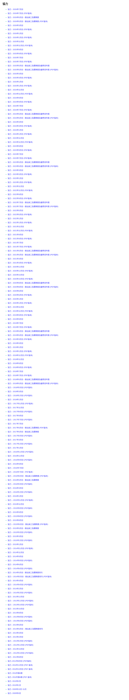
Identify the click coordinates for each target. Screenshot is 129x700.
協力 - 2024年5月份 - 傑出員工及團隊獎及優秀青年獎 (29, 114)
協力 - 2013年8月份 (15, 613)
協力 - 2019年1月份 (15, 347)
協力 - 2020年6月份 (15, 291)
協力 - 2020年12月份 (16, 267)
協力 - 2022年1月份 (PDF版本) (20, 223)
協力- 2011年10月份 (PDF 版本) (20, 669)
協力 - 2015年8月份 (15, 520)
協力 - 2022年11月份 (16, 186)
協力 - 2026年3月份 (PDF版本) (20, 29)
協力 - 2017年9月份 (15, 416)
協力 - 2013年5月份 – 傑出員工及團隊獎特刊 (25, 629)
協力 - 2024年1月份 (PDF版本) (20, 134)
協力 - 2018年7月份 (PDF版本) (20, 375)
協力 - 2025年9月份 (15, 50)
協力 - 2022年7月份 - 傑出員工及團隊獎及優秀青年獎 (29, 202)
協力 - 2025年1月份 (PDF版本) (20, 86)
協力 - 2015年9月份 (15, 512)
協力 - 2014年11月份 (16, 552)
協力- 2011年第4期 (15, 673)
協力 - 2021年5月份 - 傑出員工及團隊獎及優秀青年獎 (29, 251)
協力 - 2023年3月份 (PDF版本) (20, 174)
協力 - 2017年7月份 (15, 424)
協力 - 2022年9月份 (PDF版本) (20, 198)
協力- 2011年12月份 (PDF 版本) (20, 665)
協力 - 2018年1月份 (15, 400)
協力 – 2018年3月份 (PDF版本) (20, 387)
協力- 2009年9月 (14, 693)
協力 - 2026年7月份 (15, 9)
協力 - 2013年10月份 (16, 609)
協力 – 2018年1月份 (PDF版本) (20, 396)
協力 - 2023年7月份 (15, 154)
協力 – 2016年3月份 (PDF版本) (20, 484)
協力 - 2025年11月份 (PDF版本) (20, 46)
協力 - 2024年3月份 (15, 122)
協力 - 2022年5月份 (15, 210)
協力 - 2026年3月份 (15, 25)
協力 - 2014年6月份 (15, 564)
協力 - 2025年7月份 (15, 58)
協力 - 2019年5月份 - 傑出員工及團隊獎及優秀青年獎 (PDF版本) (33, 335)
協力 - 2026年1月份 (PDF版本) (20, 37)
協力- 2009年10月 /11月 (17, 689)
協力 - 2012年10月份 (16, 649)
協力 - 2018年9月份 (15, 363)
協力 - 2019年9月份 (15, 319)
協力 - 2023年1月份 (15, 178)
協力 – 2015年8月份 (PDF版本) (20, 516)
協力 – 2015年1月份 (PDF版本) (20, 540)
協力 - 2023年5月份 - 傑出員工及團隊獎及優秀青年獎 (29, 162)
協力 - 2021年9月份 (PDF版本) (20, 239)
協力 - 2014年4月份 (15, 581)
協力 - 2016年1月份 (15, 496)
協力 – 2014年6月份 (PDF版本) (20, 568)
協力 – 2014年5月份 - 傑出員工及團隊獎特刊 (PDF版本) (30, 577)
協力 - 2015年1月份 (15, 544)
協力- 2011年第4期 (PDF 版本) (20, 677)
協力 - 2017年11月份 (16, 408)
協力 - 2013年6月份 (15, 625)
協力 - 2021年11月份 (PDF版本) (20, 231)
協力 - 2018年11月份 (16, 359)
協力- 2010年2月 (14, 681)
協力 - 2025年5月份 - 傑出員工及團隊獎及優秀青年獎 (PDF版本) (33, 70)
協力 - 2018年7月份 (15, 371)
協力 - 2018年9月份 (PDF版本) (20, 367)
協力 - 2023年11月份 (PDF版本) (20, 142)
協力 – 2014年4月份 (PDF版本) (20, 585)
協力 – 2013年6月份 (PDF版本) (20, 621)
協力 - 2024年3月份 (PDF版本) (20, 126)
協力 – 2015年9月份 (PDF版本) (20, 508)
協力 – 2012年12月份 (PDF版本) (20, 645)
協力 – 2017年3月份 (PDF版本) (20, 436)
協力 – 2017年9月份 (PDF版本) (20, 412)
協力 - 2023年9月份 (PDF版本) (20, 150)
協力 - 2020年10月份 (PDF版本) (20, 279)
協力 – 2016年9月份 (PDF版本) (20, 460)
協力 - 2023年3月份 (15, 170)
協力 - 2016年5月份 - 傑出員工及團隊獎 (23, 480)
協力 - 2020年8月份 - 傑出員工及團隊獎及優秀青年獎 (29, 283)
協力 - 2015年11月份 (16, 504)
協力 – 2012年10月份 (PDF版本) (20, 653)
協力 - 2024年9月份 (15, 98)
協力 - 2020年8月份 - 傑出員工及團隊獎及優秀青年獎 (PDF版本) (33, 287)
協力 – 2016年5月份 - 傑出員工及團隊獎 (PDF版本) (28, 476)
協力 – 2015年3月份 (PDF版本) (20, 532)
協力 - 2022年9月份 (15, 194)
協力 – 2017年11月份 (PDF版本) (20, 404)
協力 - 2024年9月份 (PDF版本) (20, 102)
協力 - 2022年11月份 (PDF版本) (20, 190)
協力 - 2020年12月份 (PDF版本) (20, 271)
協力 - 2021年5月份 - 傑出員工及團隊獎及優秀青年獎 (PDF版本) (33, 255)
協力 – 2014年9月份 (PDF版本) (20, 560)
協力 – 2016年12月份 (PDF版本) (20, 452)
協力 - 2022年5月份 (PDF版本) (20, 214)
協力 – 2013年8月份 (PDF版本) (20, 617)
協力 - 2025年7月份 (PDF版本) (20, 62)
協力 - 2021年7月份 (15, 243)
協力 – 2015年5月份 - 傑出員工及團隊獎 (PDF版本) (28, 524)
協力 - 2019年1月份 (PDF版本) (20, 351)
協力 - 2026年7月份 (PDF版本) (20, 13)
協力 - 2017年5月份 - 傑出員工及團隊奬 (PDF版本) (28, 428)
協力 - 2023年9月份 (15, 146)
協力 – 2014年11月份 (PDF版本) (20, 548)
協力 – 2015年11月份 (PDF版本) (20, 500)
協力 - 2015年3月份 (15, 536)
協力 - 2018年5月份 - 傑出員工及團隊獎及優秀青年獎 (29, 379)
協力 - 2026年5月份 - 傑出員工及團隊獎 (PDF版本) (28, 21)
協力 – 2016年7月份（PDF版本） (21, 472)
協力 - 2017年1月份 (15, 448)
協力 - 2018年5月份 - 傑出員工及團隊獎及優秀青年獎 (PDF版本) (33, 383)
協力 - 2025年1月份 (15, 82)
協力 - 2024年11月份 (16, 90)
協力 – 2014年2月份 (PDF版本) (20, 593)
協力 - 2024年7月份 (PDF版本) (20, 110)
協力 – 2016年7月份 (16, 468)
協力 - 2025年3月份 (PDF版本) (20, 78)
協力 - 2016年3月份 (15, 488)
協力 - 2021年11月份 (16, 227)
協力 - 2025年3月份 (15, 74)
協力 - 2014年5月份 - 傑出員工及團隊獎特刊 (25, 573)
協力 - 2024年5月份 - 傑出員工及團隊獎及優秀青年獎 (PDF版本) (33, 118)
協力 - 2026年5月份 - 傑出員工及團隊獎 (23, 17)
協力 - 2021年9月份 (15, 235)
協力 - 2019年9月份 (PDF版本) (20, 315)
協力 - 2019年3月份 (15, 343)
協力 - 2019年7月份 (15, 323)
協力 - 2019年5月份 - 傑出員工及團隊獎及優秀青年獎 (29, 331)
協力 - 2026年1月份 (15, 33)
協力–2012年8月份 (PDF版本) (19, 661)
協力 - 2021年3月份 (15, 259)
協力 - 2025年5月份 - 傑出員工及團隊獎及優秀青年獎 (29, 66)
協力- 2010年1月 (14, 685)
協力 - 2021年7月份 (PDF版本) (20, 247)
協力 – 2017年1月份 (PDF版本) (20, 444)
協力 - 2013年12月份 (16, 597)
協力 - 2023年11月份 (16, 138)
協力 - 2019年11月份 (16, 307)
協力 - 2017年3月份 (15, 440)
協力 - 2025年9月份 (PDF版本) (20, 54)
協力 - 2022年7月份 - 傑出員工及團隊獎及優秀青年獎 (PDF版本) (33, 206)
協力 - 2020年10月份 (16, 275)
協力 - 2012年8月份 (15, 657)
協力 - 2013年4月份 (15, 633)
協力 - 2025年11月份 (16, 41)
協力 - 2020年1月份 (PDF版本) (20, 303)
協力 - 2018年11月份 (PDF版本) (20, 355)
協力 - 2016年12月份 (16, 456)
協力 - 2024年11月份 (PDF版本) (20, 94)
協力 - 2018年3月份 (15, 391)
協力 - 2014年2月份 (15, 589)
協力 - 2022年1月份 (15, 218)
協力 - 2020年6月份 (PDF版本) (20, 295)
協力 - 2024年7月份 (15, 106)
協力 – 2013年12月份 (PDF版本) (20, 601)
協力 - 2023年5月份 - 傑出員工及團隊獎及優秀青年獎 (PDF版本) (33, 166)
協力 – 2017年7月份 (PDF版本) (20, 420)
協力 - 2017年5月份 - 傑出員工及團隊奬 (23, 432)
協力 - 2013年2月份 (15, 637)
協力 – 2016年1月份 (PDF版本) (20, 492)
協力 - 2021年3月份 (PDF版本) (20, 263)
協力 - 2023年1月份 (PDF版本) (20, 182)
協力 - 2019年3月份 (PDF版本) (20, 339)
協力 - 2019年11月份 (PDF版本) (20, 311)
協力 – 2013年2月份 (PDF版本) (20, 641)
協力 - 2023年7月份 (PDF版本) (20, 158)
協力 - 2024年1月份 (15, 130)
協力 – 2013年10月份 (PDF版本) (20, 605)
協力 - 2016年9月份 (15, 464)
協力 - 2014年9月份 (15, 556)
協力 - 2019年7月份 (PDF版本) (20, 327)
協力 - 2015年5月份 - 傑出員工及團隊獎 (23, 528)
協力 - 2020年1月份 (15, 299)
